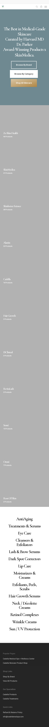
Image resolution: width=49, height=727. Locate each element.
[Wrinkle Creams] (25, 621)
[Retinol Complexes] (24, 614)
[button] (45, 7)
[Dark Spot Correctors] (24, 558)
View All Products (10, 681)
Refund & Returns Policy (12, 712)
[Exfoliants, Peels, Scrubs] (24, 587)
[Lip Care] (24, 566)
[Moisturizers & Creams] (24, 575)
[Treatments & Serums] (24, 526)
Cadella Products (10, 694)
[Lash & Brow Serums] (24, 551)
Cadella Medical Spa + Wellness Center (18, 659)
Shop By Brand (9, 677)
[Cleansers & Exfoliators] (24, 542)
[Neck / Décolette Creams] (24, 605)
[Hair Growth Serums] (24, 596)
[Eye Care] (24, 533)
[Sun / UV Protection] (24, 629)
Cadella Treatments (10, 699)
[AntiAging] (25, 518)
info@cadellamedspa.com (13, 717)
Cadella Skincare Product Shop (15, 663)
